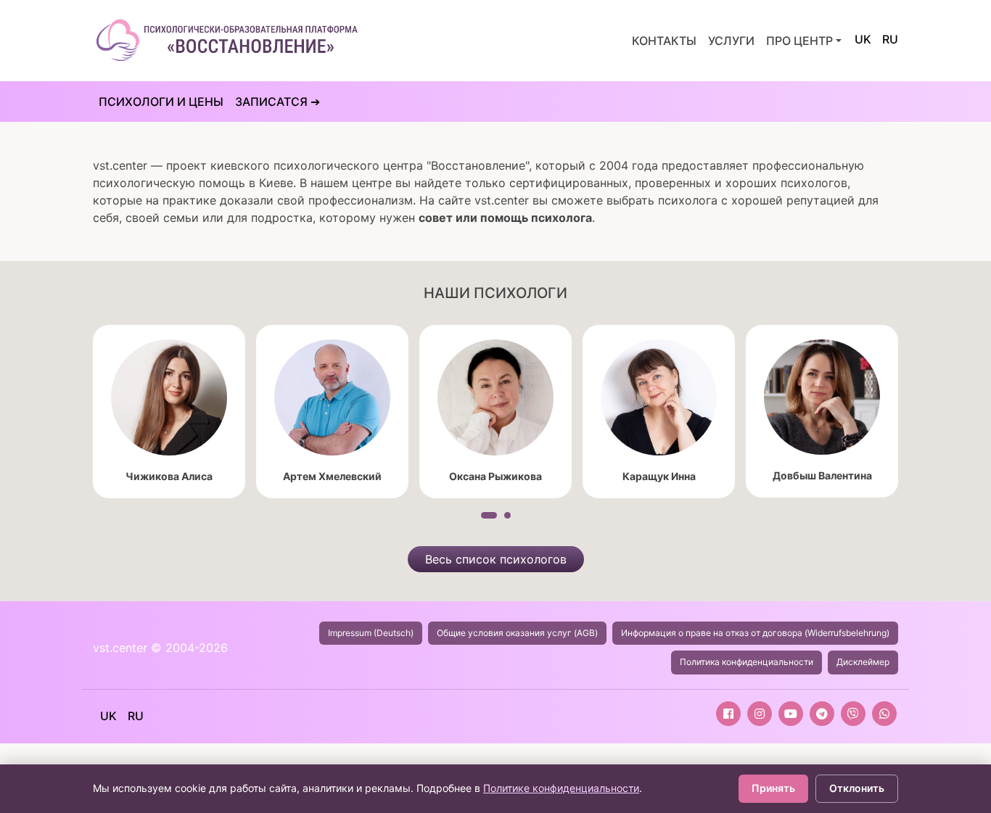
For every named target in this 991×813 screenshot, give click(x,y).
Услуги (731, 40)
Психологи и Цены (161, 101)
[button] (489, 515)
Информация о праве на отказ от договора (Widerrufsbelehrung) (755, 632)
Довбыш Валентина (822, 475)
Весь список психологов (496, 559)
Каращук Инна (659, 476)
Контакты (664, 40)
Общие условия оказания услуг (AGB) (517, 632)
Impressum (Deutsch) (371, 632)
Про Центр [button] (799, 40)
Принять (773, 788)
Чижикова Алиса (169, 476)
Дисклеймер (862, 661)
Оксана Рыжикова (495, 476)
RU (890, 39)
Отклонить (856, 788)
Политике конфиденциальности (561, 788)
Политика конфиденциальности (746, 661)
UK (863, 39)
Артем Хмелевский (332, 476)
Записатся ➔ (277, 101)
